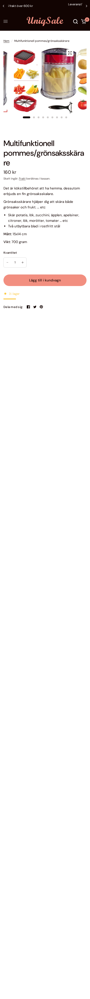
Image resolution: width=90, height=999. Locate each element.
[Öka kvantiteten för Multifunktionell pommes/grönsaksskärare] (22, 262)
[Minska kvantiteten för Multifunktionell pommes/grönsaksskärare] (7, 262)
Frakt (22, 178)
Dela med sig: (13, 306)
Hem (6, 41)
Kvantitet (10, 253)
